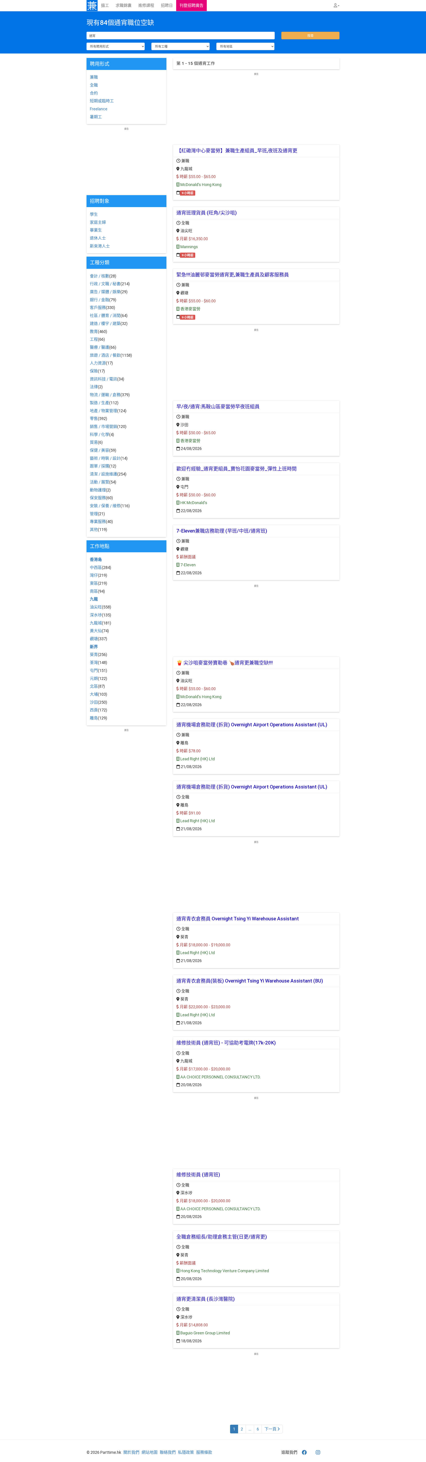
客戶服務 (98, 307)
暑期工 (96, 117)
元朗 (94, 678)
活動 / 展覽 (99, 482)
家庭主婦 (98, 222)
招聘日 (167, 5)
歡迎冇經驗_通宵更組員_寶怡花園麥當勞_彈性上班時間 (236, 468)
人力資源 (98, 363)
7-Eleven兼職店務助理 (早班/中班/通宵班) (221, 531)
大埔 (94, 694)
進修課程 (146, 5)
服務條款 (204, 1452)
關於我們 (131, 1452)
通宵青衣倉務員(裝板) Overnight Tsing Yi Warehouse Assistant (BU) (249, 981)
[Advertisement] (256, 107)
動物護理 (98, 490)
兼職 (94, 77)
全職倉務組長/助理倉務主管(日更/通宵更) (221, 1237)
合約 (94, 93)
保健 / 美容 (99, 450)
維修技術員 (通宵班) (198, 1174)
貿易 (94, 442)
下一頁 (270, 1429)
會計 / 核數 (99, 276)
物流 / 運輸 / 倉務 (105, 394)
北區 (94, 686)
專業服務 (98, 521)
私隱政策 (186, 1452)
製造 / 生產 (99, 402)
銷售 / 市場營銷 (103, 426)
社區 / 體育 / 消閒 (105, 315)
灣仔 (94, 575)
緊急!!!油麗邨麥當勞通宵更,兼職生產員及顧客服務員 (232, 274)
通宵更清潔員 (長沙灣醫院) (205, 1299)
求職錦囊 (124, 5)
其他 (94, 529)
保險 (94, 371)
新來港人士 (100, 246)
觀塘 (94, 638)
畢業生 (96, 230)
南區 (94, 591)
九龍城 (96, 623)
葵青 (94, 654)
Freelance (98, 109)
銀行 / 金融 (99, 299)
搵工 (105, 5)
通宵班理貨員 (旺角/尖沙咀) (206, 213)
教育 (94, 331)
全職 (94, 85)
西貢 (94, 710)
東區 (94, 583)
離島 (94, 718)
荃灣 (94, 662)
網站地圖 (150, 1452)
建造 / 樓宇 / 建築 (105, 323)
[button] (336, 5)
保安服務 (98, 497)
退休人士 (98, 238)
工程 (94, 339)
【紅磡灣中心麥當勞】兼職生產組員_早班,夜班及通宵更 (236, 150)
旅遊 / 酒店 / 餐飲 (105, 355)
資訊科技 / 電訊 (103, 379)
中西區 (96, 567)
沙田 (94, 702)
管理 (94, 513)
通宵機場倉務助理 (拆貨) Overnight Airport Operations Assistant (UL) (251, 724)
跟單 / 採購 (99, 466)
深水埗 (96, 615)
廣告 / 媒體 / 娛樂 (105, 291)
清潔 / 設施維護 (103, 474)
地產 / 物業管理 (103, 410)
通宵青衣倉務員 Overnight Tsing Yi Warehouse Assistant (237, 918)
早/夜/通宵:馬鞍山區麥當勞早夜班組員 (218, 406)
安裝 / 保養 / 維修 (105, 505)
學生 (94, 214)
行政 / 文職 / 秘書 (105, 283)
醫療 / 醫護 (99, 347)
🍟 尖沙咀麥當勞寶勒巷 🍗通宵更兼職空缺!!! (224, 663)
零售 (94, 418)
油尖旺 (96, 607)
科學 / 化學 (99, 434)
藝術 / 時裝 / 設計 (105, 458)
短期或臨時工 (102, 101)
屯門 (94, 670)
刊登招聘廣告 (191, 5)
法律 (94, 386)
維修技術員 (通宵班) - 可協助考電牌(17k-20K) (226, 1043)
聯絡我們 (168, 1452)
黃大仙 (96, 630)
